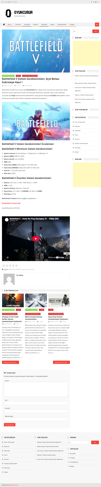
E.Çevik (17, 324)
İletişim (72, 24)
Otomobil (27, 24)
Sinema (35, 24)
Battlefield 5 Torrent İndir (11, 203)
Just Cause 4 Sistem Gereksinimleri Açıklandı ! (85, 89)
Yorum (7, 381)
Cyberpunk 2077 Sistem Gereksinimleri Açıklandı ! (62, 362)
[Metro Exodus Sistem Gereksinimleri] (36, 300)
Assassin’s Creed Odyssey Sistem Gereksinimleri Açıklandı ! (12, 362)
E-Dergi (72, 458)
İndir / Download (8, 76)
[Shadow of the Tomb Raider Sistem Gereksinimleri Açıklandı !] (13, 300)
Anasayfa (73, 453)
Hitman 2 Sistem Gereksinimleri (84, 95)
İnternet (18, 24)
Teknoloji (44, 24)
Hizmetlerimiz (62, 24)
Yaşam (52, 24)
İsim (6, 400)
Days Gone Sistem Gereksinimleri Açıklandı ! (58, 317)
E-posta (7, 408)
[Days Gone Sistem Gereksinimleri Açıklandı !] (59, 300)
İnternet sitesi (9, 416)
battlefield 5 (11, 269)
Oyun (9, 24)
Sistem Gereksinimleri (30, 76)
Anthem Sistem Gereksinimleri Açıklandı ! (86, 77)
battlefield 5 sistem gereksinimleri (24, 269)
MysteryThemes (13, 485)
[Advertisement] (87, 53)
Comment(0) (28, 85)
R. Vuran (18, 85)
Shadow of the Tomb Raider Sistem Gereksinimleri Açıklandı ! (12, 319)
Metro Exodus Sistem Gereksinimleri (33, 317)
